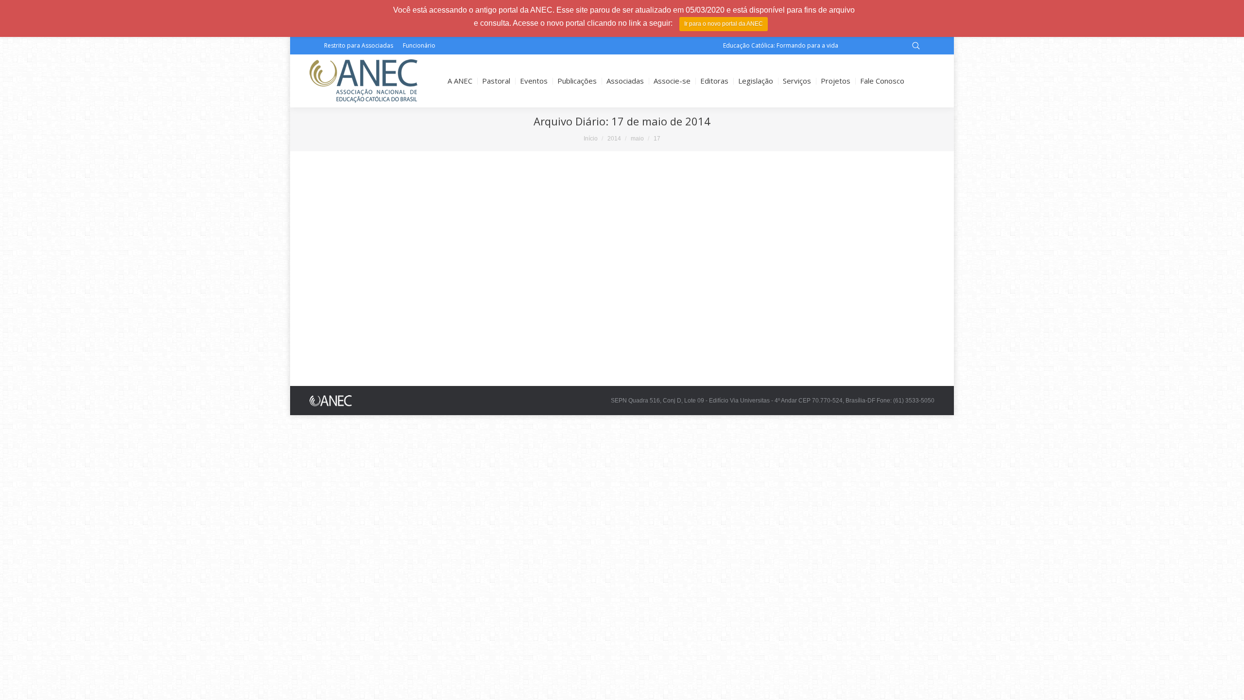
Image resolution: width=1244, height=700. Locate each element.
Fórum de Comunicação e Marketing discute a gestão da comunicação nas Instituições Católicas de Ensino (514, 346)
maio (637, 138)
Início (591, 138)
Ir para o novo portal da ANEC (723, 23)
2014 (614, 138)
